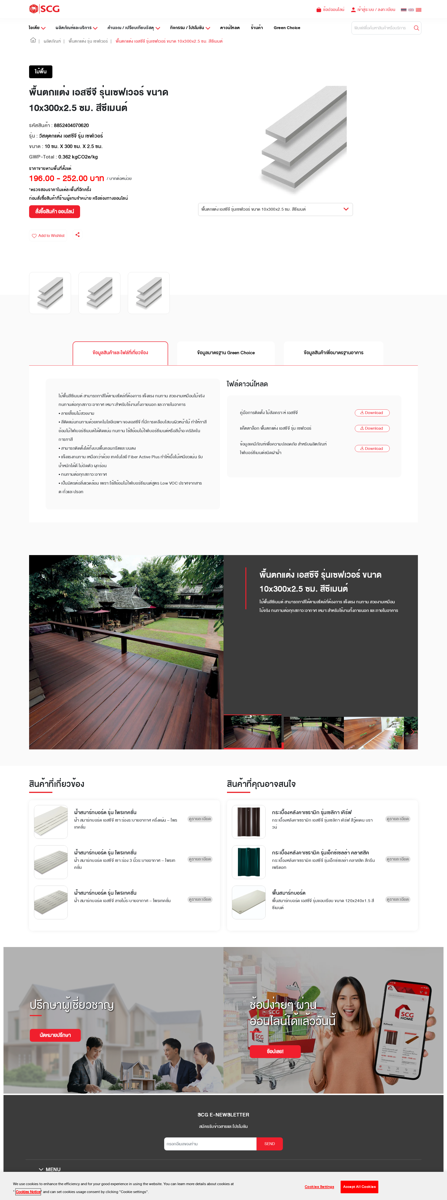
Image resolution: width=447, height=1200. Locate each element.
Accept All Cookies (359, 1187)
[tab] (120, 353)
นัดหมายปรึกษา (55, 1035)
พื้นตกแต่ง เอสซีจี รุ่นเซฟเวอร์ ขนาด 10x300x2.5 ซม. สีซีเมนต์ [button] (253, 209)
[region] (223, 1186)
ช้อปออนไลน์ (334, 9)
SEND (269, 1143)
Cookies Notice (28, 1192)
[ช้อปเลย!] (275, 1046)
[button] (33, 41)
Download (374, 412)
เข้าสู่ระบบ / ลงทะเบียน (377, 9)
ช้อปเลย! (275, 1051)
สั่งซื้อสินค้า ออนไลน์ (54, 212)
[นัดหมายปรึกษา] (55, 1029)
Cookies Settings (319, 1187)
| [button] (39, 41)
